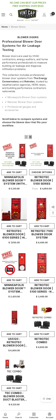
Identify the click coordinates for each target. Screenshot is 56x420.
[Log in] (44, 14)
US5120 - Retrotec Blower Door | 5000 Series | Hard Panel (14, 342)
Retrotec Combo (41, 340)
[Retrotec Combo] (42, 317)
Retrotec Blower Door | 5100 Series (42, 180)
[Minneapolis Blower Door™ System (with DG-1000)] (14, 155)
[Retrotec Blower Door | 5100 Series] (42, 155)
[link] (18, 415)
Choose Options (42, 172)
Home (4, 26)
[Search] (11, 15)
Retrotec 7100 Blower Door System (42, 234)
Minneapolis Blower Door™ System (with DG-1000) (14, 180)
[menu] (3, 15)
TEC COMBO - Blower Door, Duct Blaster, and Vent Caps (14, 396)
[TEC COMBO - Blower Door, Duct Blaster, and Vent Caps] (14, 371)
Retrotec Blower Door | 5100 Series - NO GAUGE (42, 288)
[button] (26, 137)
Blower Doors (18, 26)
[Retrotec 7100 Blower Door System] (42, 209)
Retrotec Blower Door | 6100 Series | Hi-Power (14, 234)
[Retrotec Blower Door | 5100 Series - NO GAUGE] (42, 263)
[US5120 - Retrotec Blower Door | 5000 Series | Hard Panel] (14, 317)
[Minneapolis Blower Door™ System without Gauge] (14, 263)
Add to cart (14, 172)
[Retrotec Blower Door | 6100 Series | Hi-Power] (14, 209)
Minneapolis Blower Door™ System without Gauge (14, 288)
